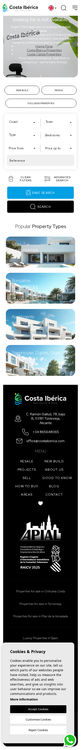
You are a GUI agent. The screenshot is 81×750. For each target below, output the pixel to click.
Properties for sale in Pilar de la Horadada (40, 616)
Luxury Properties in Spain (40, 638)
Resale (27, 461)
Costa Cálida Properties (44, 54)
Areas (27, 495)
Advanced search (62, 178)
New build (54, 461)
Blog (54, 486)
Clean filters (26, 178)
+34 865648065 (46, 432)
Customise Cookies (38, 719)
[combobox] (22, 121)
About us (54, 470)
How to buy (26, 486)
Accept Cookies (38, 709)
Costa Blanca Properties (44, 50)
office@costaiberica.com (45, 441)
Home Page (44, 46)
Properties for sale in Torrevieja (40, 604)
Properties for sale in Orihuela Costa (40, 591)
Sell (26, 478)
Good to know (57, 478)
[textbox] (23, 121)
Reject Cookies (38, 730)
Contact (54, 495)
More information (24, 699)
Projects (27, 470)
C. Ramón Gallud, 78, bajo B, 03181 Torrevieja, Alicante (45, 418)
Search (44, 207)
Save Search (43, 193)
